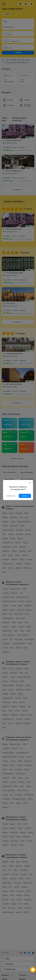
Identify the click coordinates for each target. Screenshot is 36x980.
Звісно (25, 496)
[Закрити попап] (30, 483)
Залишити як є (11, 496)
